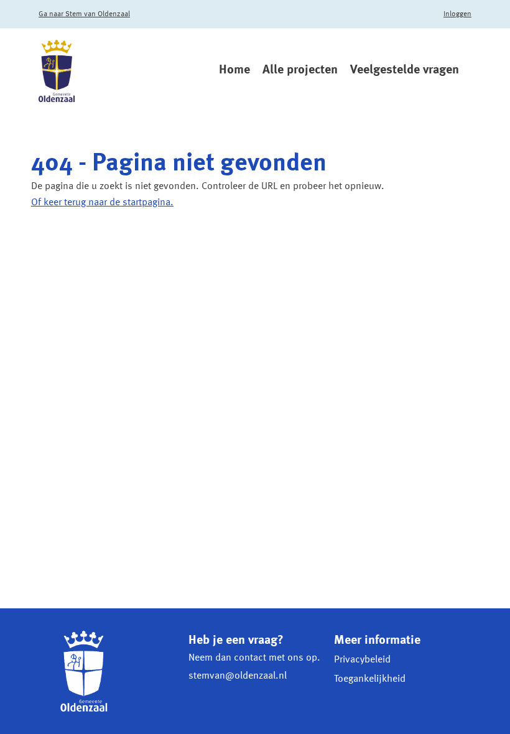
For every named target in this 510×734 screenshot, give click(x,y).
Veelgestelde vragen (404, 70)
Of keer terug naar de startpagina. (102, 203)
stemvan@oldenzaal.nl (237, 676)
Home (234, 70)
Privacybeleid (362, 660)
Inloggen (457, 14)
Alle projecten (300, 70)
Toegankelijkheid (370, 679)
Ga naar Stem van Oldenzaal (84, 14)
